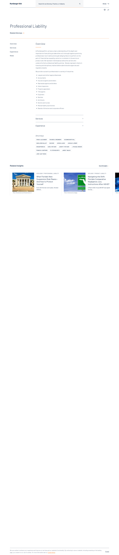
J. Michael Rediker (77, 146)
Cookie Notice (51, 552)
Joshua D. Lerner (72, 143)
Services (13, 48)
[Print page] (105, 10)
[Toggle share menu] (108, 10)
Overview (13, 44)
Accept (107, 551)
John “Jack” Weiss (41, 154)
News (12, 56)
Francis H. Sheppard (41, 150)
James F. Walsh (66, 150)
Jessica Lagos (61, 143)
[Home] (16, 4)
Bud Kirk (52, 143)
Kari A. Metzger (52, 146)
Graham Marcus (40, 146)
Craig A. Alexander (41, 139)
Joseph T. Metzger (64, 146)
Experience (14, 52)
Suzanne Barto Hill (69, 139)
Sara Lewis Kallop (41, 143)
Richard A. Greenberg (55, 139)
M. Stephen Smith (55, 150)
